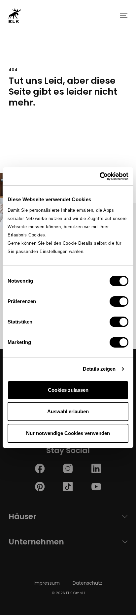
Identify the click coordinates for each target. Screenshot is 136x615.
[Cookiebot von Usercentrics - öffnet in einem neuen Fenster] (99, 176)
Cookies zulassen (68, 390)
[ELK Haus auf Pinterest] (40, 486)
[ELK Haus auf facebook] (40, 468)
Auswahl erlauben (68, 411)
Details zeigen (99, 369)
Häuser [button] (22, 516)
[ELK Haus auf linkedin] (96, 468)
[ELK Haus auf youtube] (96, 486)
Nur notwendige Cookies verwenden (68, 433)
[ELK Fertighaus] (15, 15)
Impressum (47, 583)
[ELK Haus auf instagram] (68, 468)
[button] (123, 16)
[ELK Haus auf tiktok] (68, 486)
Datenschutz (87, 583)
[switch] (119, 301)
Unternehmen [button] (36, 541)
